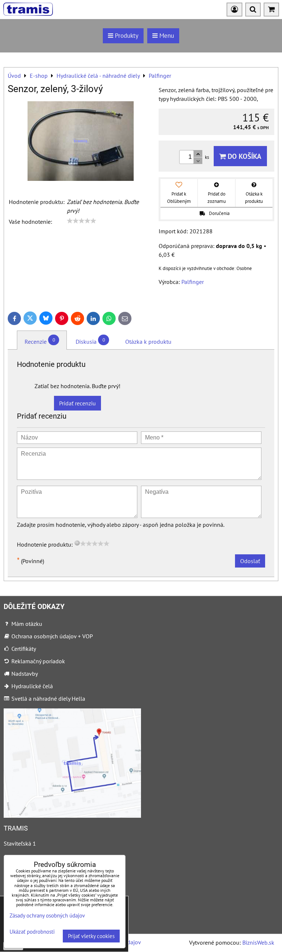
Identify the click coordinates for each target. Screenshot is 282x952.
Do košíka (243, 156)
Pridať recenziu (77, 403)
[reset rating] (77, 543)
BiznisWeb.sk (258, 942)
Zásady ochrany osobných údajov (47, 915)
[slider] (81, 221)
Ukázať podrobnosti (32, 932)
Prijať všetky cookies (91, 936)
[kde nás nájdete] (72, 815)
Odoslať (250, 561)
